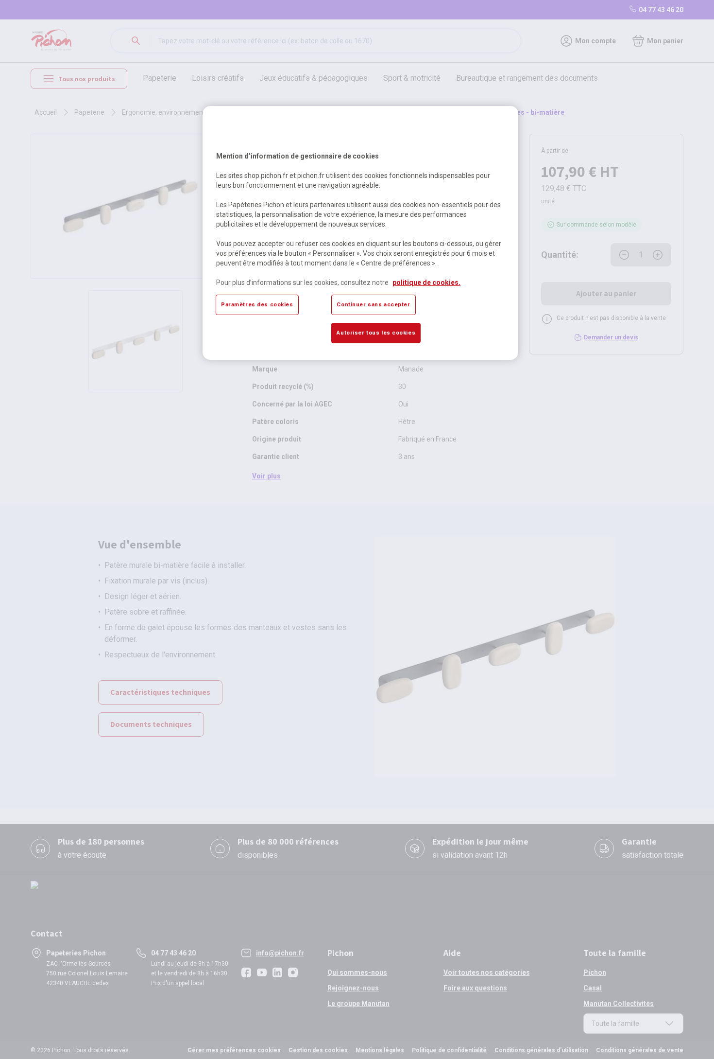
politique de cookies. (426, 282)
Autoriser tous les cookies (376, 332)
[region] (360, 233)
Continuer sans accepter (373, 304)
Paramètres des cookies (257, 304)
